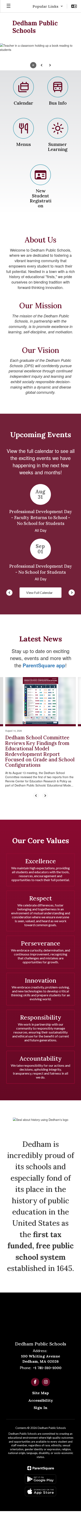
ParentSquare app (44, 665)
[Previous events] (9, 592)
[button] (47, 6)
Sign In (41, 1407)
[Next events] (72, 592)
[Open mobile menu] (8, 6)
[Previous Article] (36, 795)
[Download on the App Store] (40, 1491)
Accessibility (40, 1400)
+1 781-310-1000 (47, 1367)
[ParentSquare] (40, 1468)
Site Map (40, 1392)
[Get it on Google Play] (40, 1479)
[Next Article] (45, 795)
